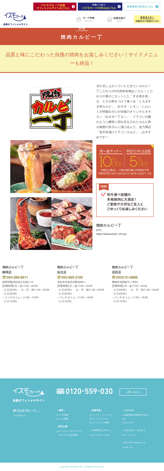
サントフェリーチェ (100, 418)
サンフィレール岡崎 (100, 422)
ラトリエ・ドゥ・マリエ (102, 415)
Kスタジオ (129, 422)
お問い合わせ (133, 392)
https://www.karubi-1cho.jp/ (111, 234)
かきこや (128, 447)
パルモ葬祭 (64, 418)
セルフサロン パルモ (101, 435)
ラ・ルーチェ (130, 435)
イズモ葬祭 (64, 415)
